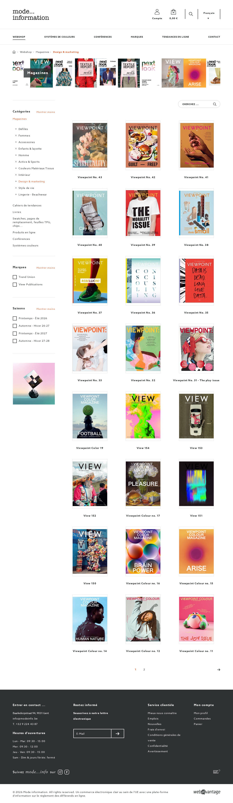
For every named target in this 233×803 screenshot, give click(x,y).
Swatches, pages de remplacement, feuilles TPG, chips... (32, 222)
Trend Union (27, 277)
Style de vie (26, 188)
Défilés (23, 129)
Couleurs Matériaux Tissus (36, 168)
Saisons (34, 308)
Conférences (103, 36)
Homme (24, 155)
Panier (198, 724)
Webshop (19, 36)
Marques (137, 36)
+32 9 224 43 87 (25, 724)
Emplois (153, 718)
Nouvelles (154, 724)
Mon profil (201, 713)
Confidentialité (158, 746)
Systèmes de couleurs (59, 36)
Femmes (24, 135)
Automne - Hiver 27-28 (34, 340)
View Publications (31, 284)
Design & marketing (32, 181)
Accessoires (27, 142)
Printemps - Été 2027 (33, 333)
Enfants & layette (30, 148)
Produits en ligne (24, 232)
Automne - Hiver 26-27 (34, 325)
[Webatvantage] (207, 792)
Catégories (34, 111)
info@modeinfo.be (25, 718)
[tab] (34, 111)
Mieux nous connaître (162, 713)
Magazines (42, 51)
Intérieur (24, 175)
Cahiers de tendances (27, 205)
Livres (17, 212)
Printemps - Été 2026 (33, 318)
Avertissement (158, 751)
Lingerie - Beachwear (33, 194)
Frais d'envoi (156, 729)
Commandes (202, 718)
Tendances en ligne (175, 36)
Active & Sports (29, 161)
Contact (214, 36)
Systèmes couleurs (25, 245)
